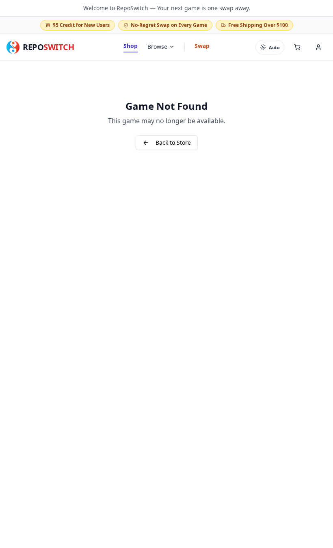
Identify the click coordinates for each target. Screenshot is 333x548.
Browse (157, 46)
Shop (130, 46)
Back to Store (173, 142)
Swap (202, 46)
